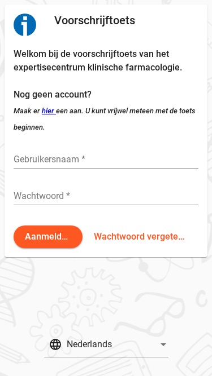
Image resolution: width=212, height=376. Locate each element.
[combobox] (106, 346)
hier (49, 111)
